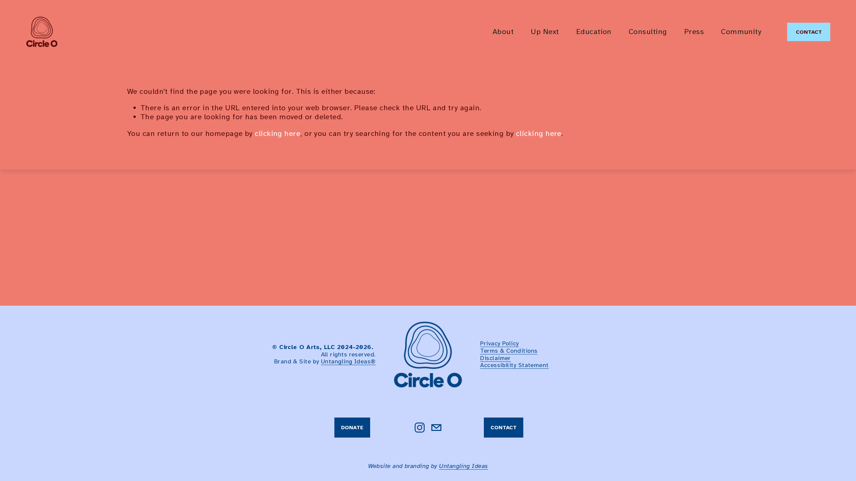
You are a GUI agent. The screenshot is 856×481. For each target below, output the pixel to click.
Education (594, 31)
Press (694, 31)
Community (741, 31)
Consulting (648, 31)
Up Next (545, 31)
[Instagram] (419, 427)
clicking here (277, 133)
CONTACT (809, 32)
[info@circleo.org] (436, 427)
